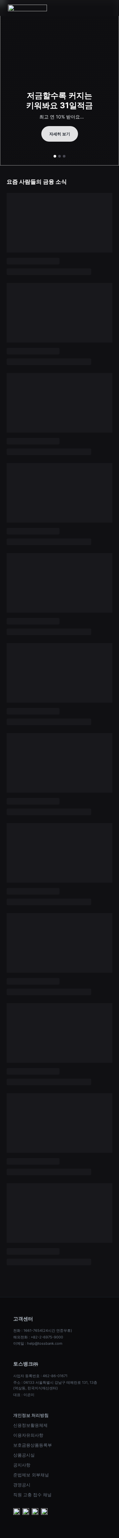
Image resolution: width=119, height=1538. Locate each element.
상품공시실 (24, 1455)
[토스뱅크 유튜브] (16, 1512)
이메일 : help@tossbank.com (37, 1343)
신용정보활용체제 (30, 1425)
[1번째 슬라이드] (55, 156)
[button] (107, 8)
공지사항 (21, 1465)
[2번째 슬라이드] (59, 156)
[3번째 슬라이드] (64, 156)
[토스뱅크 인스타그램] (35, 1512)
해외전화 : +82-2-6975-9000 (38, 1337)
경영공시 (21, 1484)
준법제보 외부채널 (31, 1474)
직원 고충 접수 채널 (32, 1494)
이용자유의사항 (28, 1435)
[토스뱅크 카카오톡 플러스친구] (25, 1512)
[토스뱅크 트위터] (44, 1512)
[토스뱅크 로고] (27, 8)
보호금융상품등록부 (32, 1445)
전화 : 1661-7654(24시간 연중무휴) (42, 1330)
